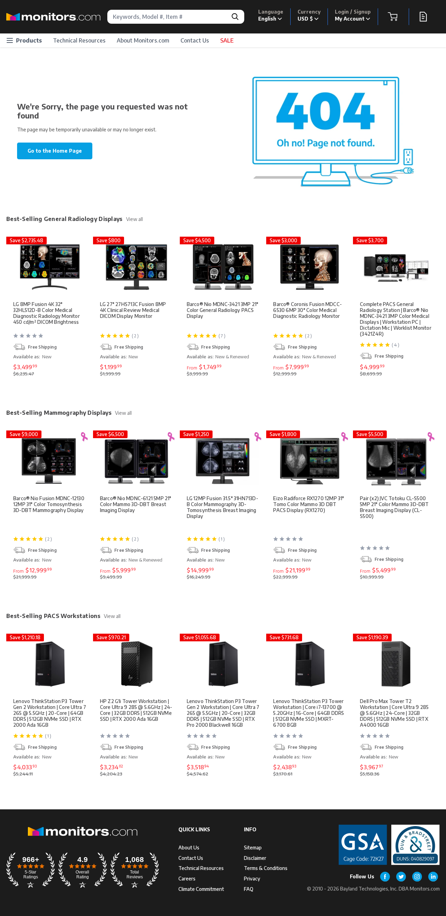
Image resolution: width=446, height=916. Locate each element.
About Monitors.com (143, 40)
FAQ (248, 889)
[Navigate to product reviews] (50, 338)
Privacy (252, 878)
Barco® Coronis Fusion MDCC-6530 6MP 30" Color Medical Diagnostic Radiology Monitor (307, 310)
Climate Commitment (201, 889)
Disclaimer (255, 858)
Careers (186, 878)
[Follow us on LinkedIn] (433, 876)
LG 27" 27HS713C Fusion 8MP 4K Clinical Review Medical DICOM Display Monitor (133, 310)
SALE (226, 40)
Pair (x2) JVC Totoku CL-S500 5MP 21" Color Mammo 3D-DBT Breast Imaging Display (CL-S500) (394, 507)
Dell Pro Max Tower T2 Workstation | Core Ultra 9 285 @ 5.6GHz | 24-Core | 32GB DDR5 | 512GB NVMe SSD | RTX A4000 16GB (394, 713)
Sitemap (253, 847)
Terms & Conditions (265, 868)
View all (134, 219)
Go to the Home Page (55, 151)
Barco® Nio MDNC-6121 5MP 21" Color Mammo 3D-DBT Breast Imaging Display (135, 504)
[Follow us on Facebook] (385, 876)
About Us (188, 847)
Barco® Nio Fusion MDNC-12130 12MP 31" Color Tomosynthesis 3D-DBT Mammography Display (48, 504)
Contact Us (194, 40)
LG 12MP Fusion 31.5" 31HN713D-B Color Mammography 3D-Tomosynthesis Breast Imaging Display (222, 507)
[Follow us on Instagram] (417, 876)
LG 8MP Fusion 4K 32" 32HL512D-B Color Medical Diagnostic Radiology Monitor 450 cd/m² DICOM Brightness (46, 313)
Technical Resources (79, 40)
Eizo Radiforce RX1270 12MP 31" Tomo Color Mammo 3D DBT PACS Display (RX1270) (308, 504)
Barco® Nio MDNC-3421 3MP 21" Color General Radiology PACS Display (223, 310)
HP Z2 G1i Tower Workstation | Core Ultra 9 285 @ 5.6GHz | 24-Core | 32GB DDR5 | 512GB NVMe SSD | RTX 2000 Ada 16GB (136, 710)
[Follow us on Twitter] (401, 876)
